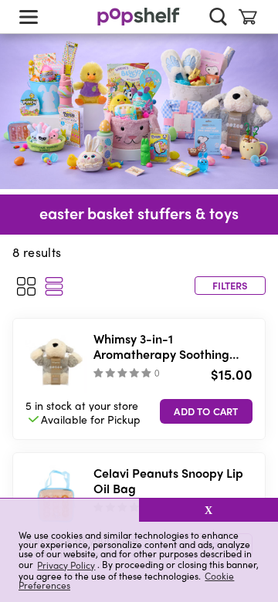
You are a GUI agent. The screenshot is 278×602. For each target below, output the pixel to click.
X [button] (208, 510)
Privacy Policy (66, 564)
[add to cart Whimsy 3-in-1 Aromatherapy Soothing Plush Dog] (206, 411)
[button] (69, 510)
